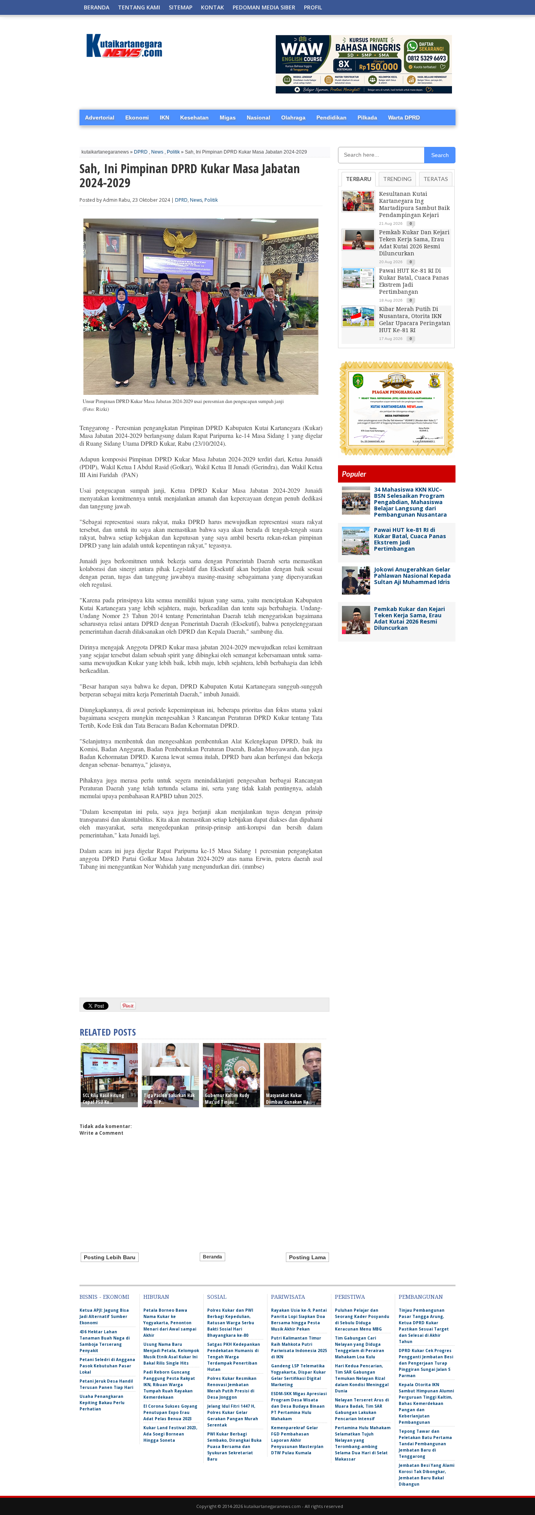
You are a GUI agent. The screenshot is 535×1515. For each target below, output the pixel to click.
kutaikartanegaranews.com (272, 1506)
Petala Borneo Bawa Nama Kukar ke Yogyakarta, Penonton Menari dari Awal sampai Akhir (169, 1322)
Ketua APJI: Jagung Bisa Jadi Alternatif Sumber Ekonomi (104, 1316)
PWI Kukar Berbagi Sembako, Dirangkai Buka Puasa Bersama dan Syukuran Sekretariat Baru (234, 1446)
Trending (397, 178)
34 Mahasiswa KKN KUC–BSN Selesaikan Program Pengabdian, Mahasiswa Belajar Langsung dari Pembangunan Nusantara (410, 502)
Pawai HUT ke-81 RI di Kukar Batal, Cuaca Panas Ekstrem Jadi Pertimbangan (410, 539)
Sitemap (180, 7)
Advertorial (99, 117)
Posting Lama (307, 1257)
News (157, 152)
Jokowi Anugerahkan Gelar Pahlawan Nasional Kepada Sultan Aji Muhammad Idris (412, 576)
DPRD (141, 152)
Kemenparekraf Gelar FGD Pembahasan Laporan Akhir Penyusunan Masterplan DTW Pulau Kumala (297, 1440)
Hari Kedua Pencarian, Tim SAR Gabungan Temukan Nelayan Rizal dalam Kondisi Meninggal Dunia (362, 1378)
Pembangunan (421, 1297)
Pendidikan (331, 117)
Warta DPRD (404, 117)
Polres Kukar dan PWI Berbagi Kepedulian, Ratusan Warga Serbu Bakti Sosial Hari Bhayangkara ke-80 (230, 1322)
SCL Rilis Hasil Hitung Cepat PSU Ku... (103, 1098)
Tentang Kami (139, 7)
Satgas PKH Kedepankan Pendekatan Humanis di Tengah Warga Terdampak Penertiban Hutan (233, 1356)
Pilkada (367, 117)
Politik (173, 152)
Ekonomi (137, 117)
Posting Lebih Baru (110, 1257)
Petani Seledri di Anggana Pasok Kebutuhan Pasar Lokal (107, 1366)
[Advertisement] (201, 931)
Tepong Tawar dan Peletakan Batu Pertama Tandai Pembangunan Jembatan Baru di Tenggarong (425, 1443)
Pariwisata (288, 1297)
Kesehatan (194, 117)
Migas (228, 117)
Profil (313, 7)
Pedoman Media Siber (264, 7)
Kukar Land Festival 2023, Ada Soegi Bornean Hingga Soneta (170, 1434)
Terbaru (358, 178)
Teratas (435, 178)
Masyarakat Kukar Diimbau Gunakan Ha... (289, 1098)
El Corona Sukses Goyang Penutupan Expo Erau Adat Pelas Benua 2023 (170, 1412)
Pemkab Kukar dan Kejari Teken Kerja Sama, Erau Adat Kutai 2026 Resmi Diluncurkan (409, 618)
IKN (164, 117)
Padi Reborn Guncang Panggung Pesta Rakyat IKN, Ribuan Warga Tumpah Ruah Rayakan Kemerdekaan (169, 1384)
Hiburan (156, 1297)
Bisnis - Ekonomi (104, 1297)
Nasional (258, 117)
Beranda (96, 7)
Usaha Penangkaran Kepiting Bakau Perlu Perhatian (102, 1403)
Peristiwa (350, 1297)
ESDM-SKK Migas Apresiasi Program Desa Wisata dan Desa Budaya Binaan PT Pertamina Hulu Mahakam (299, 1406)
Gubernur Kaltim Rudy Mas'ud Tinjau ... (227, 1098)
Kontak (212, 7)
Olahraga (293, 117)
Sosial (216, 1297)
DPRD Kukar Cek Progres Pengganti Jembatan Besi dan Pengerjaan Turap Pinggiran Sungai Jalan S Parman (426, 1363)
